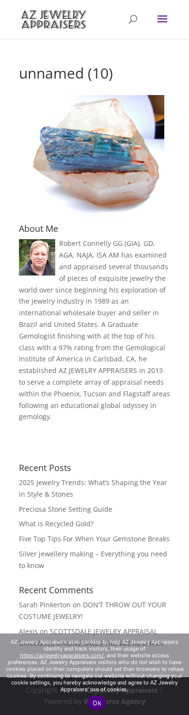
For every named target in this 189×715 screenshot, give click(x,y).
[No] (177, 674)
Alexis (28, 631)
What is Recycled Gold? (56, 523)
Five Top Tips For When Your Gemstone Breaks (94, 538)
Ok (97, 703)
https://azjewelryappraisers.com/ (62, 655)
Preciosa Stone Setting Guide (65, 509)
